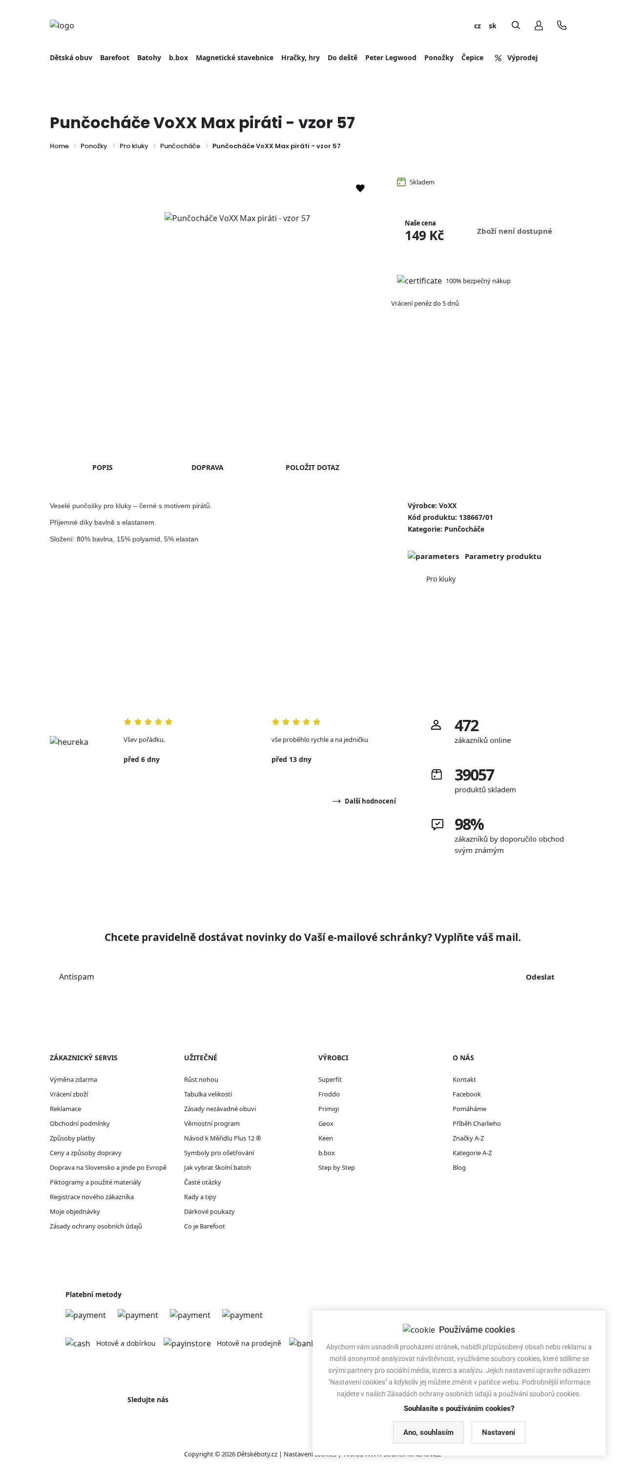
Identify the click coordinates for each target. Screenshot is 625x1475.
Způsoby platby (72, 1138)
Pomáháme (469, 1108)
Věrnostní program (212, 1123)
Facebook (467, 1094)
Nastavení (498, 1432)
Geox (325, 1123)
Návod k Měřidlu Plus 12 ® (222, 1138)
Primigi (328, 1108)
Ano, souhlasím (428, 1432)
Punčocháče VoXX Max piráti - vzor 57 (276, 146)
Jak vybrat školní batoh (217, 1167)
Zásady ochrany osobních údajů (96, 1226)
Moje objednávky (75, 1211)
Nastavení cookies (310, 1454)
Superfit (330, 1079)
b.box (326, 1152)
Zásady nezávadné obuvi (220, 1108)
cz (477, 25)
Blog (459, 1167)
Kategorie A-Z (472, 1152)
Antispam (76, 976)
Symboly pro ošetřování (219, 1152)
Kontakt (464, 1079)
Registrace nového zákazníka (92, 1196)
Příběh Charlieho (477, 1123)
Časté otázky (202, 1182)
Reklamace (65, 1108)
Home (59, 146)
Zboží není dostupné (514, 231)
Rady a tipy (200, 1196)
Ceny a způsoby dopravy (86, 1152)
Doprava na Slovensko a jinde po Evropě (108, 1167)
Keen (325, 1138)
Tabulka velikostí (208, 1094)
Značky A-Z (468, 1138)
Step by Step (336, 1167)
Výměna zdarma (73, 1079)
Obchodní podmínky (80, 1123)
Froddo (329, 1094)
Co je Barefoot (204, 1226)
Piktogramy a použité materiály (95, 1182)
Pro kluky (134, 146)
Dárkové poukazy (209, 1211)
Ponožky (94, 146)
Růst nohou (201, 1079)
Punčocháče (180, 146)
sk (493, 25)
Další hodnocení (370, 801)
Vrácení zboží (69, 1094)
